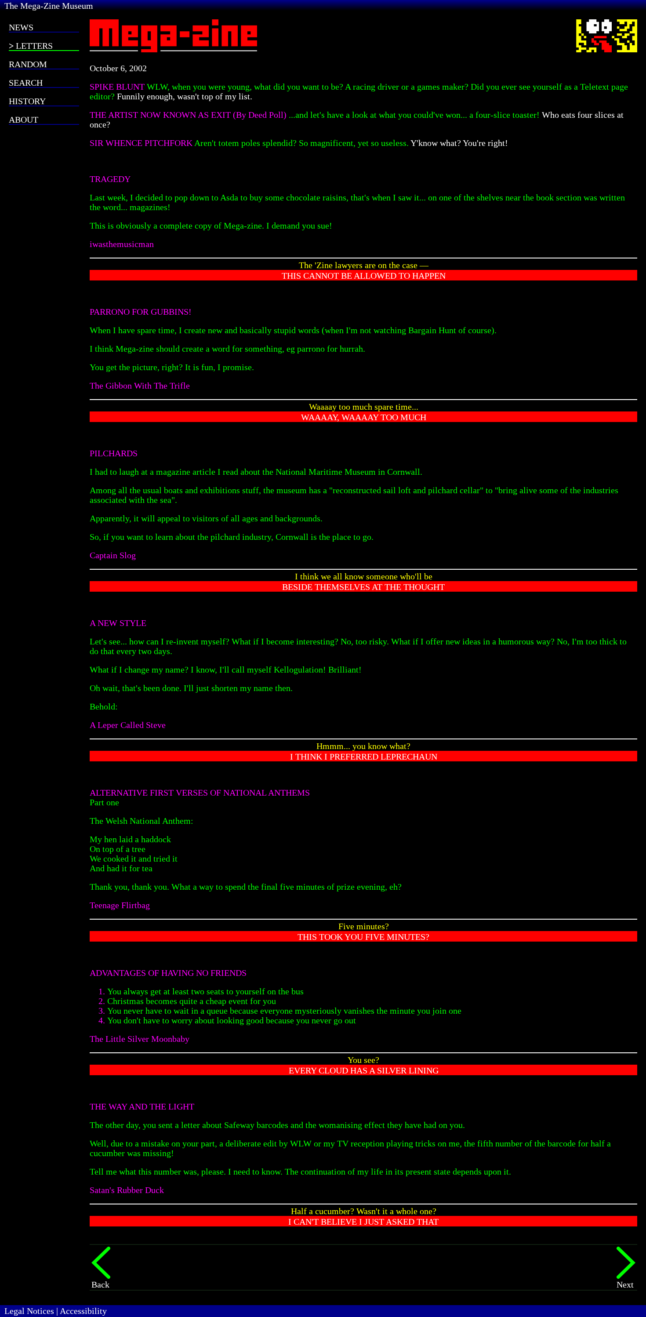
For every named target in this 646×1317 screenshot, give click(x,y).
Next (625, 1284)
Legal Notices (29, 1311)
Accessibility (83, 1311)
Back (100, 1284)
